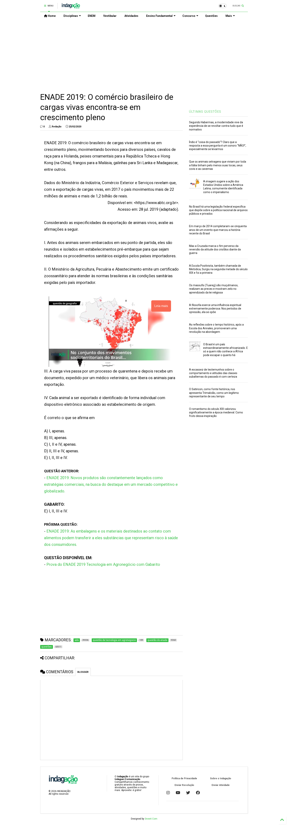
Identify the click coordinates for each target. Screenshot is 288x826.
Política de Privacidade (184, 778)
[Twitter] (188, 792)
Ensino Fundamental (159, 15)
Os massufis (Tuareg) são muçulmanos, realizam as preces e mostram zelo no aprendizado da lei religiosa (213, 289)
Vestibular (110, 15)
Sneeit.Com (151, 818)
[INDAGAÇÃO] (71, 7)
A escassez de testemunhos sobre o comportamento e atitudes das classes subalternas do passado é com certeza (213, 373)
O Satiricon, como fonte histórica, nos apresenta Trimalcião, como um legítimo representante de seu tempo (214, 393)
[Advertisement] (144, 53)
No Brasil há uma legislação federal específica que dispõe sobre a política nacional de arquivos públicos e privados (218, 210)
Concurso (188, 15)
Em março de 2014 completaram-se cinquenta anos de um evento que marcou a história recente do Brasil (218, 230)
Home (51, 15)
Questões (211, 15)
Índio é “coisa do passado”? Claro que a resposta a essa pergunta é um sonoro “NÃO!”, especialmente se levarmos (217, 145)
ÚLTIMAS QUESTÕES (205, 111)
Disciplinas (70, 15)
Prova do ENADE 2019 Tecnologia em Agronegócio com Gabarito (103, 564)
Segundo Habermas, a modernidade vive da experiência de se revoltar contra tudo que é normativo (216, 126)
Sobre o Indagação (220, 778)
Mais (229, 15)
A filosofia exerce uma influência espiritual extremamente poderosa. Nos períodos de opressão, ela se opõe (215, 308)
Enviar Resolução (184, 785)
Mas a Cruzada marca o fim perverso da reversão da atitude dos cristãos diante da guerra (215, 249)
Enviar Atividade (221, 785)
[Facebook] (198, 792)
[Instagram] (168, 792)
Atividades (131, 15)
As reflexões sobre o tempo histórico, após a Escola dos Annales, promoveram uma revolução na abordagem (216, 328)
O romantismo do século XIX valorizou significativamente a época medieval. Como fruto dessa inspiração (216, 412)
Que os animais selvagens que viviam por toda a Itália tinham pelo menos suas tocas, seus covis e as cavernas (217, 165)
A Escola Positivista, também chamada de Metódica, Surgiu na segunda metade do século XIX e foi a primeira (218, 269)
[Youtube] (178, 792)
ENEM (91, 15)
